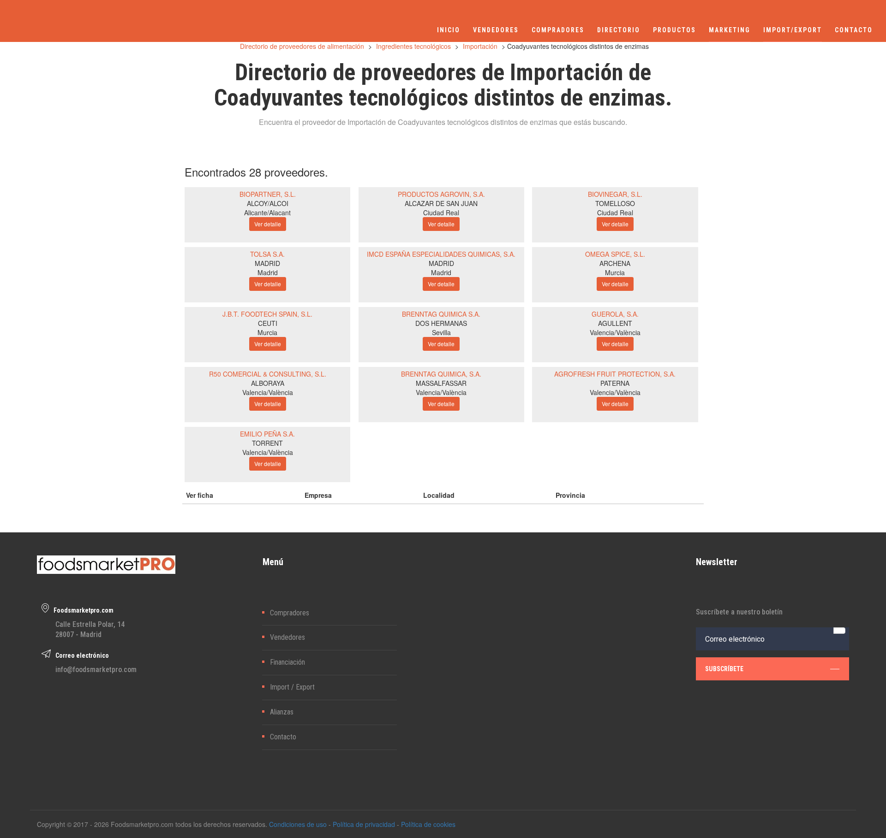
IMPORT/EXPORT (792, 30)
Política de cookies (428, 824)
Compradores (289, 612)
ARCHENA (614, 263)
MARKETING (729, 30)
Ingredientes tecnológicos (413, 46)
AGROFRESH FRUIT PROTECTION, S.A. (615, 373)
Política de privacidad (364, 824)
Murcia (615, 272)
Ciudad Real (441, 212)
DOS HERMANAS (441, 323)
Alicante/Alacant (267, 212)
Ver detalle (267, 224)
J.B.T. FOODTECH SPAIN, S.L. (267, 314)
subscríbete (724, 669)
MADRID (267, 263)
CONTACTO (854, 30)
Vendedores (287, 637)
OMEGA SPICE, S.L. (615, 254)
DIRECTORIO (618, 30)
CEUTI (267, 323)
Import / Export (292, 687)
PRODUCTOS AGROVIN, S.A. (441, 194)
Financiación (287, 662)
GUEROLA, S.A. (615, 314)
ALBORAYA (267, 383)
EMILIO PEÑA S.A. (267, 433)
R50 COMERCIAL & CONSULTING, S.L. (267, 373)
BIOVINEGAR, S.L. (615, 194)
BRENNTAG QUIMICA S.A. (441, 314)
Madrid (267, 272)
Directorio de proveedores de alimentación (302, 46)
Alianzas (281, 712)
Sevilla (441, 332)
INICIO (448, 30)
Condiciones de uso (298, 824)
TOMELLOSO (615, 203)
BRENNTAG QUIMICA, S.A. (441, 373)
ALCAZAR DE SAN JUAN (441, 203)
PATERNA (614, 383)
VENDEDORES (496, 30)
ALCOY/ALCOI (267, 203)
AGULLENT (615, 323)
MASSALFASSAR (441, 383)
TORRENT (267, 443)
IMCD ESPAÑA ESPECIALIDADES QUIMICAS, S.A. (441, 254)
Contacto (283, 736)
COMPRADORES (558, 30)
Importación (480, 46)
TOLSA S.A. (267, 254)
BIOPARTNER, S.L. (267, 194)
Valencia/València (615, 332)
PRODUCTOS (674, 30)
